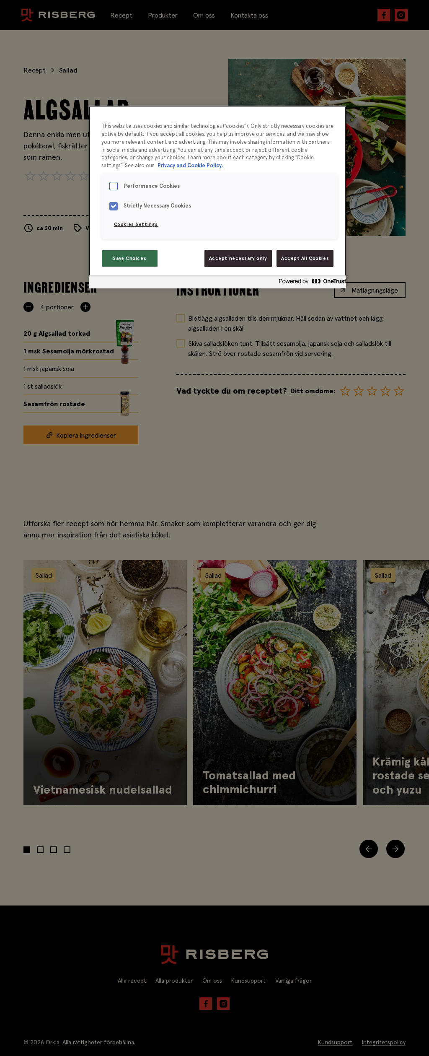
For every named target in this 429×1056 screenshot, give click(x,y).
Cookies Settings (136, 224)
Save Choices (129, 258)
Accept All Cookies (305, 258)
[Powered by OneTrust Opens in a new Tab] (310, 283)
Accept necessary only (238, 258)
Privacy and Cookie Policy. (190, 165)
